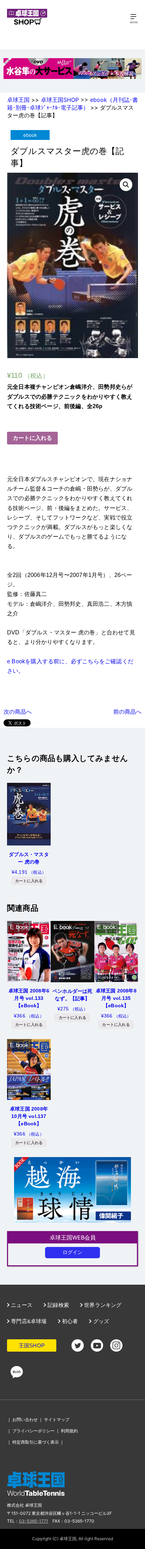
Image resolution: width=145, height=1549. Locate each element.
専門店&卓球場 (28, 1321)
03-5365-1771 (33, 1521)
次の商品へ (18, 711)
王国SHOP (32, 1345)
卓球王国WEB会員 (73, 1237)
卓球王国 (18, 99)
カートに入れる (32, 438)
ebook (30, 135)
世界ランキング (102, 1305)
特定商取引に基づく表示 (35, 1442)
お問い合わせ (25, 1419)
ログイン (73, 1252)
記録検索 (57, 1305)
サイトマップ (56, 1419)
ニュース (21, 1305)
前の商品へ (127, 711)
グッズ (100, 1321)
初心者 (69, 1321)
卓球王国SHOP (60, 99)
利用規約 (69, 1430)
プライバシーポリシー (33, 1430)
